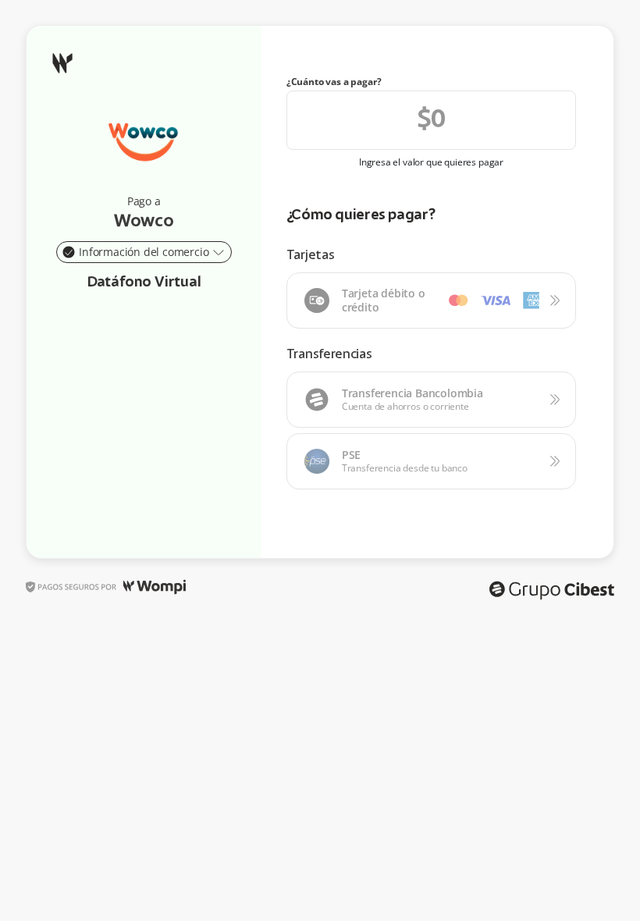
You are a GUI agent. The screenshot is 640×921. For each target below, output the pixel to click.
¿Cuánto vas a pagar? (334, 82)
